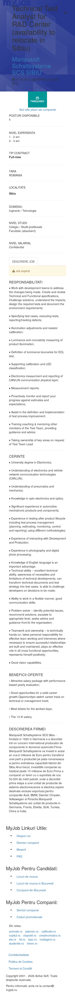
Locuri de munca (27, 876)
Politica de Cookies (21, 962)
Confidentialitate (19, 955)
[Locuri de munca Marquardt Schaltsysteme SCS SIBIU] (37, 99)
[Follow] (37, 89)
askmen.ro (32, 931)
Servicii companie (28, 910)
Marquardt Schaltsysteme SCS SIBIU (31, 65)
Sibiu (12, 193)
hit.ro (22, 939)
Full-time (15, 157)
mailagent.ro (47, 939)
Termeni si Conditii (20, 968)
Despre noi (23, 836)
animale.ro (15, 931)
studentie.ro (16, 943)
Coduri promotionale (29, 917)
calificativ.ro (48, 931)
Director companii (28, 843)
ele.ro (12, 939)
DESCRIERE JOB (23, 261)
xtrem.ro (32, 943)
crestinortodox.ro (50, 935)
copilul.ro (14, 935)
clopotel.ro (29, 935)
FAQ (19, 856)
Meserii (21, 849)
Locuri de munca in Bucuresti (35, 883)
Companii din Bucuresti (31, 890)
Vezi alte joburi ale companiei (37, 110)
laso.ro (32, 939)
